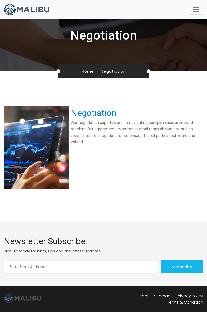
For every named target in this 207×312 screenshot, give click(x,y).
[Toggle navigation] (196, 10)
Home (88, 71)
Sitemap (162, 296)
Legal (143, 296)
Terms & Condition (185, 302)
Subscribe (182, 267)
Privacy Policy (190, 296)
